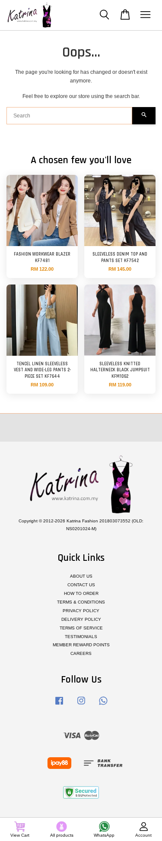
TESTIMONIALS (81, 636)
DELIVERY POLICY (81, 619)
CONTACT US (81, 584)
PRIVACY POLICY (81, 610)
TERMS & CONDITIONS (81, 602)
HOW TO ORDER (81, 593)
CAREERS (81, 653)
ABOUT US (81, 576)
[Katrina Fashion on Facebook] (59, 705)
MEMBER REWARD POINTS (81, 644)
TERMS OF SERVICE (81, 628)
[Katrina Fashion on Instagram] (81, 705)
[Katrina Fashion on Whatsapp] (103, 705)
